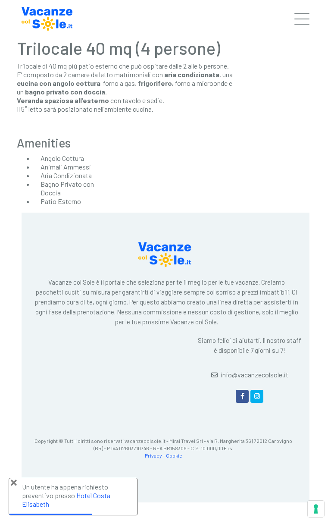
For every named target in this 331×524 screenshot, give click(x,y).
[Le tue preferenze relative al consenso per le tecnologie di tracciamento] (316, 509)
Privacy (153, 455)
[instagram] (256, 396)
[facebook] (242, 396)
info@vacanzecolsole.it (254, 374)
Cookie (174, 455)
